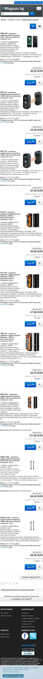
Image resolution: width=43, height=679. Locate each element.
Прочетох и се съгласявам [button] (13, 676)
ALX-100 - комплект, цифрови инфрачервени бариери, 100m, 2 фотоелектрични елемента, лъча (10, 276)
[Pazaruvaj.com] (28, 646)
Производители (5, 634)
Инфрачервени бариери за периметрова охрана (17, 590)
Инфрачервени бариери (30, 19)
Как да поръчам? (26, 624)
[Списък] (33, 26)
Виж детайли (37, 68)
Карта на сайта (5, 637)
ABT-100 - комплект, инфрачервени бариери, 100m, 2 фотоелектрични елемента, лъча (10, 95)
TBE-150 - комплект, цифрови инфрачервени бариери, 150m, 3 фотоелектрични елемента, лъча (10, 337)
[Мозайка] (39, 26)
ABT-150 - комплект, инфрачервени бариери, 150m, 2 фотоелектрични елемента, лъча (10, 154)
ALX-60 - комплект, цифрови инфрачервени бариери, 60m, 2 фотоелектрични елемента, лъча (10, 215)
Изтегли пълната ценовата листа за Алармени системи (21, 597)
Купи (29, 82)
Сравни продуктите (31, 576)
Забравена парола (6, 616)
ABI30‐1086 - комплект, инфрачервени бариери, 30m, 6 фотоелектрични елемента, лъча (10, 459)
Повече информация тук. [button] (11, 671)
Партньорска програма (28, 627)
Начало (3, 19)
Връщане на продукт (28, 616)
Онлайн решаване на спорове (30, 618)
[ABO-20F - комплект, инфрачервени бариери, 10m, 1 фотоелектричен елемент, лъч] (32, 41)
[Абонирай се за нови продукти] (33, 636)
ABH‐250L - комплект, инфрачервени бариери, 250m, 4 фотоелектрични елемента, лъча (10, 397)
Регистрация (4, 613)
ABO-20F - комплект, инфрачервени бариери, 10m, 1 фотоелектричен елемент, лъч (10, 36)
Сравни (37, 76)
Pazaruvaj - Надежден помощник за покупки (28, 649)
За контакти (25, 613)
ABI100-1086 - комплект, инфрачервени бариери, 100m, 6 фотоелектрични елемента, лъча (10, 520)
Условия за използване (28, 621)
